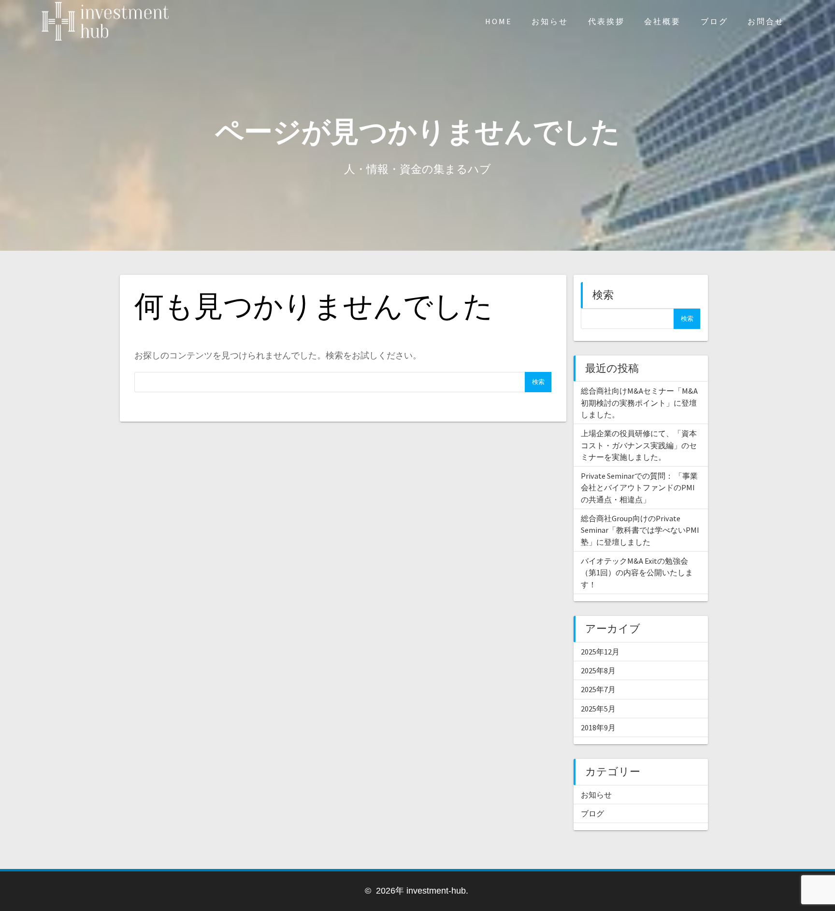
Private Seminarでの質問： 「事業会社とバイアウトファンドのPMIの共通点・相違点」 (639, 487)
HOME (498, 21)
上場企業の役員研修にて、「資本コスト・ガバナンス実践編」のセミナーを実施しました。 (639, 445)
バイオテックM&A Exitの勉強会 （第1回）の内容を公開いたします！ (637, 572)
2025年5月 (598, 708)
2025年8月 (598, 670)
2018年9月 (598, 727)
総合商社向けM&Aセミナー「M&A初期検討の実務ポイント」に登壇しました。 (639, 402)
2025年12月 (600, 651)
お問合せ (766, 21)
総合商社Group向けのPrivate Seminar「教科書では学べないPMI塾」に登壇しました (640, 530)
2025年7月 (598, 689)
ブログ (714, 21)
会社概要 (662, 21)
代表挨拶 (606, 21)
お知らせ (550, 21)
